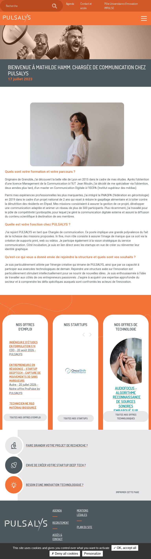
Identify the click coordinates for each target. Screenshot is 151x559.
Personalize (92, 553)
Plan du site (84, 527)
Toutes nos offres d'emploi (25, 417)
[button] (84, 335)
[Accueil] (16, 18)
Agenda (70, 3)
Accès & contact (57, 537)
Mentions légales (82, 512)
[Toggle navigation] (144, 18)
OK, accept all (126, 548)
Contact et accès (86, 6)
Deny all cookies (66, 553)
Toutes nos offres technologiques (125, 416)
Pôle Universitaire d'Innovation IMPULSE (121, 6)
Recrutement (60, 522)
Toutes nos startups (76, 418)
